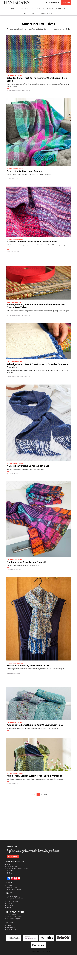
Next (45, 794)
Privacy (9, 926)
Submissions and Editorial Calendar (17, 868)
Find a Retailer (11, 874)
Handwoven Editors (22, 90)
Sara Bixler (11, 90)
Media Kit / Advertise (13, 915)
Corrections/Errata (12, 866)
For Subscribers (46, 13)
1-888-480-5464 (12, 887)
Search (13, 8)
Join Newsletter (13, 856)
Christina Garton (13, 251)
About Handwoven (12, 896)
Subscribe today (44, 29)
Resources (60, 8)
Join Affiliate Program (13, 919)
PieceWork (10, 905)
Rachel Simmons (12, 783)
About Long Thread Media (15, 898)
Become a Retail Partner (14, 917)
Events (25, 13)
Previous (32, 794)
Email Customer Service (14, 889)
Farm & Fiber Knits (12, 902)
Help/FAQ (10, 885)
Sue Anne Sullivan (13, 673)
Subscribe (66, 2)
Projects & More (37, 8)
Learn (49, 8)
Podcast (9, 907)
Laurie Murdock (12, 179)
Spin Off (9, 904)
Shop (34, 13)
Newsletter (23, 8)
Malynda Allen (12, 473)
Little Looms (11, 900)
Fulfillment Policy (12, 929)
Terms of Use (11, 927)
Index (8, 864)
